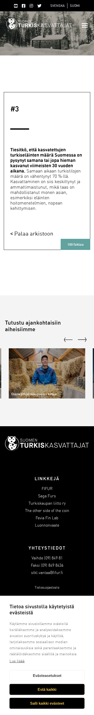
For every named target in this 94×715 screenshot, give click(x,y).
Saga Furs (47, 496)
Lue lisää (17, 661)
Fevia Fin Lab (47, 518)
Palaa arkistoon (33, 233)
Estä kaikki (47, 689)
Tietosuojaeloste (47, 587)
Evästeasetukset (47, 675)
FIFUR (47, 488)
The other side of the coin (47, 510)
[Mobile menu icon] (85, 25)
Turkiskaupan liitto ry (47, 503)
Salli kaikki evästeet (47, 703)
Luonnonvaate (47, 525)
